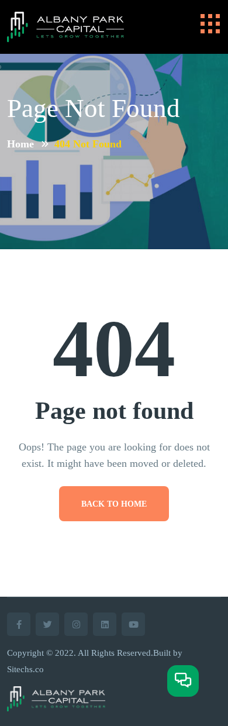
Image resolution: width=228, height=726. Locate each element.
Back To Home (114, 504)
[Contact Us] (183, 681)
